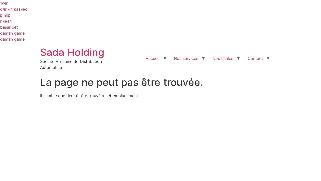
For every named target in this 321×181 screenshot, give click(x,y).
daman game (12, 33)
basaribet (9, 27)
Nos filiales (222, 58)
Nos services (186, 58)
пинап (6, 21)
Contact (255, 58)
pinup (5, 15)
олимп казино (14, 9)
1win (4, 3)
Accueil (152, 58)
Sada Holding (72, 52)
